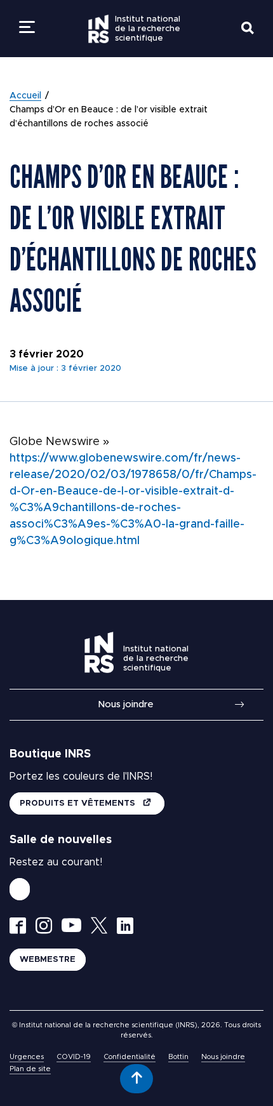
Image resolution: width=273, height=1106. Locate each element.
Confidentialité (129, 1056)
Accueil (25, 95)
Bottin (178, 1056)
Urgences (27, 1056)
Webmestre (48, 960)
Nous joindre (126, 704)
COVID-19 (74, 1056)
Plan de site (30, 1068)
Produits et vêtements (79, 803)
